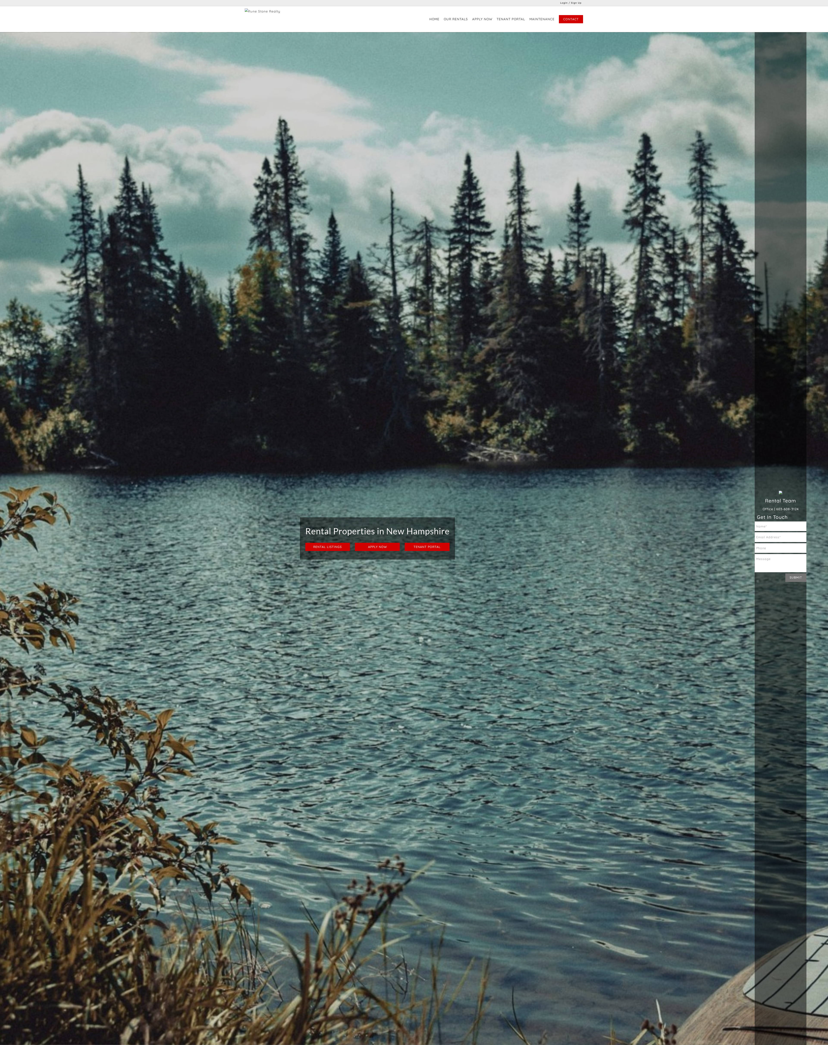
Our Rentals (456, 19)
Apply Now (482, 19)
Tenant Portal (511, 19)
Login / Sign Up (571, 2)
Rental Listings (327, 547)
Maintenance (542, 19)
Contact (571, 19)
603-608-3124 (787, 509)
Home (434, 19)
